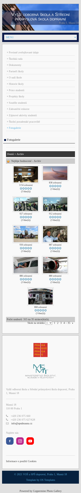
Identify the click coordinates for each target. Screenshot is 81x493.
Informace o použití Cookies (21, 461)
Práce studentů (16, 90)
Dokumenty (15, 65)
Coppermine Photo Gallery (47, 491)
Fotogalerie (15, 128)
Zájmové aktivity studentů (23, 115)
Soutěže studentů (18, 102)
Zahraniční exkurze (19, 109)
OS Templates (47, 480)
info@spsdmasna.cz (21, 423)
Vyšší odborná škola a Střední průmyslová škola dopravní (40, 16)
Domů (10, 154)
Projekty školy (16, 96)
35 (69, 323)
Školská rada (15, 58)
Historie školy (16, 84)
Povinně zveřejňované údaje (24, 52)
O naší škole (15, 77)
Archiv (20, 154)
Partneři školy (16, 71)
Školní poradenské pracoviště (24, 121)
